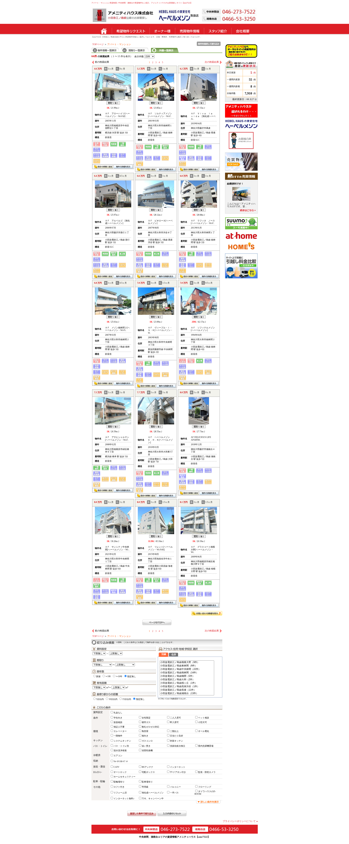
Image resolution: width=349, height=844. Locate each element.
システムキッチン (122, 741)
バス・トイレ (100, 746)
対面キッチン (176, 741)
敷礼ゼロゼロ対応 (150, 727)
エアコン (118, 755)
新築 (98, 676)
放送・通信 (99, 766)
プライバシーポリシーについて (239, 821)
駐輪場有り (119, 782)
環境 (95, 731)
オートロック (120, 772)
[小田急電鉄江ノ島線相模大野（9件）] (187, 662)
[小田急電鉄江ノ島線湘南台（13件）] (187, 693)
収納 (95, 761)
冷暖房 (96, 755)
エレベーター (120, 731)
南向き (145, 736)
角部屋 (145, 731)
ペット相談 (203, 718)
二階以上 (174, 731)
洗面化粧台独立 (177, 746)
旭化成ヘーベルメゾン (153, 793)
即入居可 (174, 722)
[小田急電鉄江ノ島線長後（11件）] (187, 690)
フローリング (204, 787)
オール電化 (203, 731)
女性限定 (146, 718)
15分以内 (126, 699)
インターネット (177, 767)
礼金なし (118, 713)
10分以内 (113, 699)
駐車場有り (147, 782)
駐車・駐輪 (99, 781)
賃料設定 (98, 712)
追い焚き (146, 746)
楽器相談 (118, 722)
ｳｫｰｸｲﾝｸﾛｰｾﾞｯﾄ (121, 761)
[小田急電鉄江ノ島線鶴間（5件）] (187, 676)
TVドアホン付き (178, 772)
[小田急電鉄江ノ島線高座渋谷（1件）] (187, 686)
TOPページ (98, 44)
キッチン (98, 740)
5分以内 (100, 699)
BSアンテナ (147, 767)
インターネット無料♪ (124, 798)
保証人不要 (119, 727)
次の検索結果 (212, 62)
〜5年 (108, 676)
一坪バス (174, 793)
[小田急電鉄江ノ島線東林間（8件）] (187, 666)
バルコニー (175, 787)
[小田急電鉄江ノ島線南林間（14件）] (187, 672)
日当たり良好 (176, 736)
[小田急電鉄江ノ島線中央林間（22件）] (187, 669)
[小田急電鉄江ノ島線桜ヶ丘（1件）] (187, 683)
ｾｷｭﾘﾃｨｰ (97, 772)
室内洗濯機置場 (205, 746)
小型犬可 (202, 722)
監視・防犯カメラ (207, 772)
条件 (95, 718)
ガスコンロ (147, 741)
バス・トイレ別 (121, 746)
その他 (96, 787)
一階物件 (118, 736)
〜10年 (119, 676)
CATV (116, 767)
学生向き (118, 718)
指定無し (131, 676)
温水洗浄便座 (120, 750)
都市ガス (146, 722)
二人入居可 (175, 718)
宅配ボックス (148, 772)
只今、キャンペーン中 (153, 798)
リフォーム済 (120, 793)
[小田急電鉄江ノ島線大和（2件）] (187, 679)
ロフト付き (119, 787)
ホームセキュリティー (124, 777)
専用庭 (145, 787)
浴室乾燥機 (147, 750)
